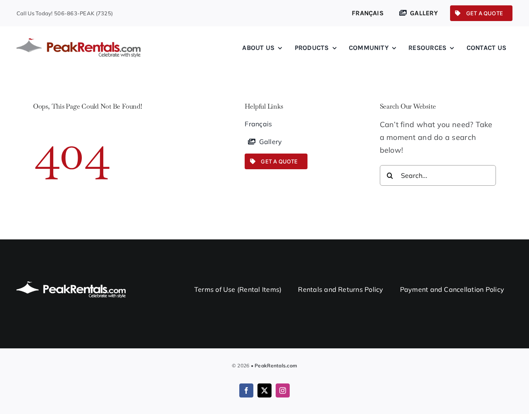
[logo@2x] (79, 42)
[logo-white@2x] (71, 285)
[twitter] (264, 390)
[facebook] (246, 390)
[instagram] (283, 390)
